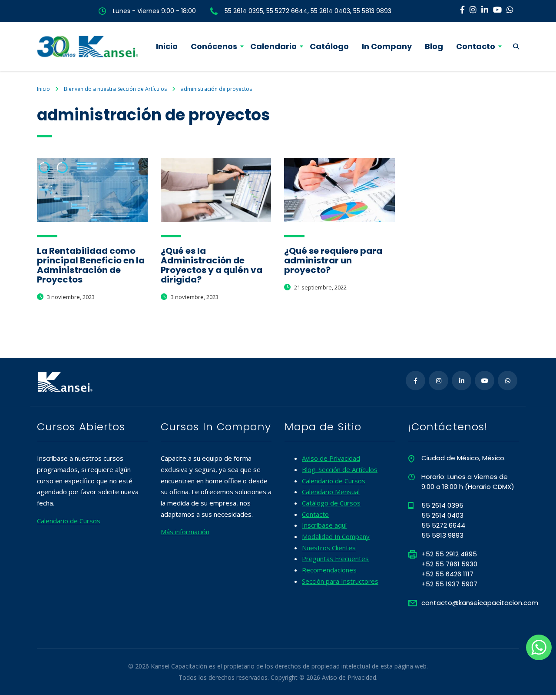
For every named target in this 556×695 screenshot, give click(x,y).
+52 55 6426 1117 (447, 574)
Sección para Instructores (340, 581)
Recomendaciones (329, 569)
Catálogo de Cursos (331, 503)
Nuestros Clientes (329, 547)
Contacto (475, 46)
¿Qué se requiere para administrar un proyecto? (333, 260)
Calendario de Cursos (68, 520)
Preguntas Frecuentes (335, 558)
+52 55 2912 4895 (449, 554)
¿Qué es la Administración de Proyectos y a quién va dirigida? (211, 265)
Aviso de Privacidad (331, 458)
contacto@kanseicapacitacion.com (479, 602)
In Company (387, 46)
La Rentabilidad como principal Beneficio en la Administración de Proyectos (91, 265)
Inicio (167, 46)
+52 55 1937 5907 (449, 584)
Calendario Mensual (331, 491)
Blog (434, 46)
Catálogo (329, 46)
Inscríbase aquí (324, 525)
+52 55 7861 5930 (449, 564)
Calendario (273, 46)
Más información (185, 531)
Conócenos (214, 46)
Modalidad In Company (336, 536)
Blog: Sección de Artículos (339, 469)
